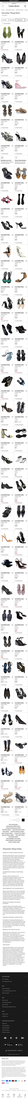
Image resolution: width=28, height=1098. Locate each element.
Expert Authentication (20, 160)
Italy (25, 1090)
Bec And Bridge (13, 824)
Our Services (6, 976)
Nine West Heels (20, 835)
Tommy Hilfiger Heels (14, 842)
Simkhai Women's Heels (17, 831)
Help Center (5, 1014)
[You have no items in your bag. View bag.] (25, 6)
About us (4, 1023)
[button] (25, 6)
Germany (19, 1090)
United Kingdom (8, 1090)
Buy (3, 986)
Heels (26, 10)
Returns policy (6, 993)
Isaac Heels (6, 831)
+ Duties (19, 422)
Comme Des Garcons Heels (13, 828)
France (3, 1090)
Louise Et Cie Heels (19, 833)
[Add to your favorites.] (12, 42)
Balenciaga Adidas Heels (13, 826)
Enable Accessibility (14, 0)
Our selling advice (6, 1002)
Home (2, 10)
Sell (3, 997)
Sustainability (5, 1025)
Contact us (5, 1016)
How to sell (5, 1000)
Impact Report (5, 1028)
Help (3, 1011)
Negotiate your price (6, 160)
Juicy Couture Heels (7, 833)
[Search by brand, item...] (2, 6)
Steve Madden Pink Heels (13, 838)
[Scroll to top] (23, 820)
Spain (23, 1090)
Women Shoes (19, 10)
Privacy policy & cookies (13, 1054)
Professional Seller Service (9, 1007)
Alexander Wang (10, 10)
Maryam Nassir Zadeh (8, 835)
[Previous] (10, 820)
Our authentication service (9, 991)
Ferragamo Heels (13, 837)
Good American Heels (18, 830)
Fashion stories (6, 1032)
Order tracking (6, 988)
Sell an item (5, 1004)
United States (14, 1090)
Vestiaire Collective (8, 1020)
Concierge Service (7, 981)
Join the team (5, 1030)
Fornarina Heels (6, 830)
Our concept (5, 979)
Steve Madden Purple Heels (13, 840)
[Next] (17, 820)
